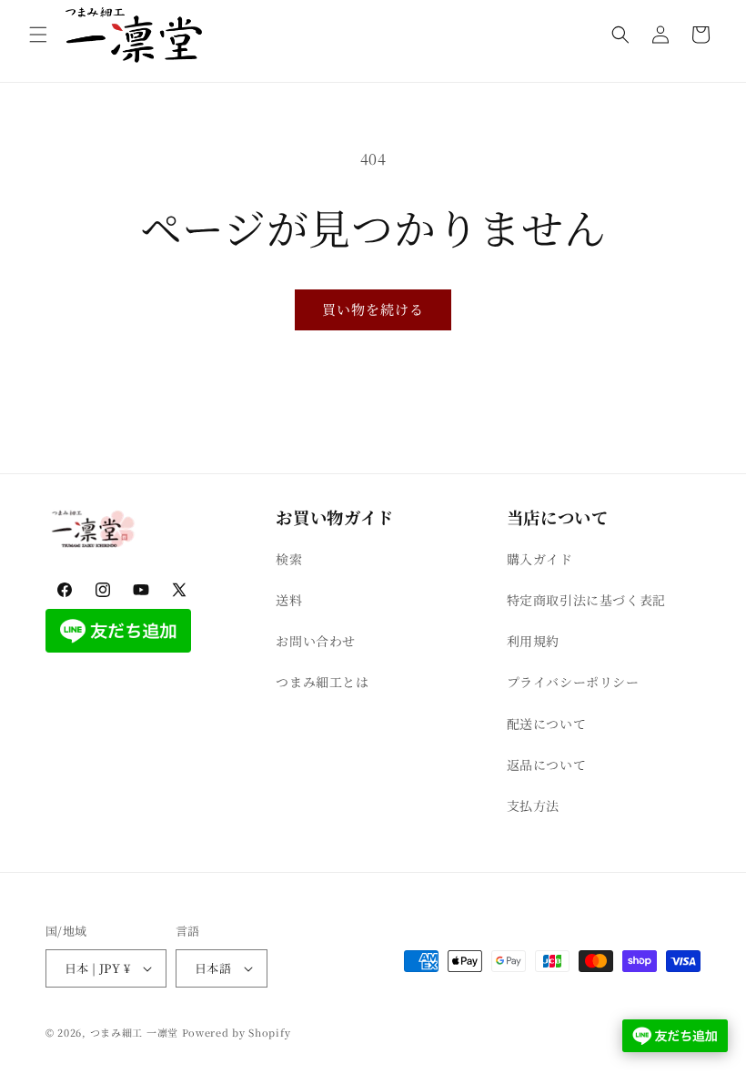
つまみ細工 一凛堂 (134, 1032)
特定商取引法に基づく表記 (586, 600)
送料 (289, 600)
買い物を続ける (373, 309)
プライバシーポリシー (573, 682)
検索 (289, 559)
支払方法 (533, 805)
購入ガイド (540, 559)
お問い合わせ (316, 641)
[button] (38, 35)
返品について (547, 764)
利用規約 (533, 641)
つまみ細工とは (322, 682)
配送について (547, 723)
